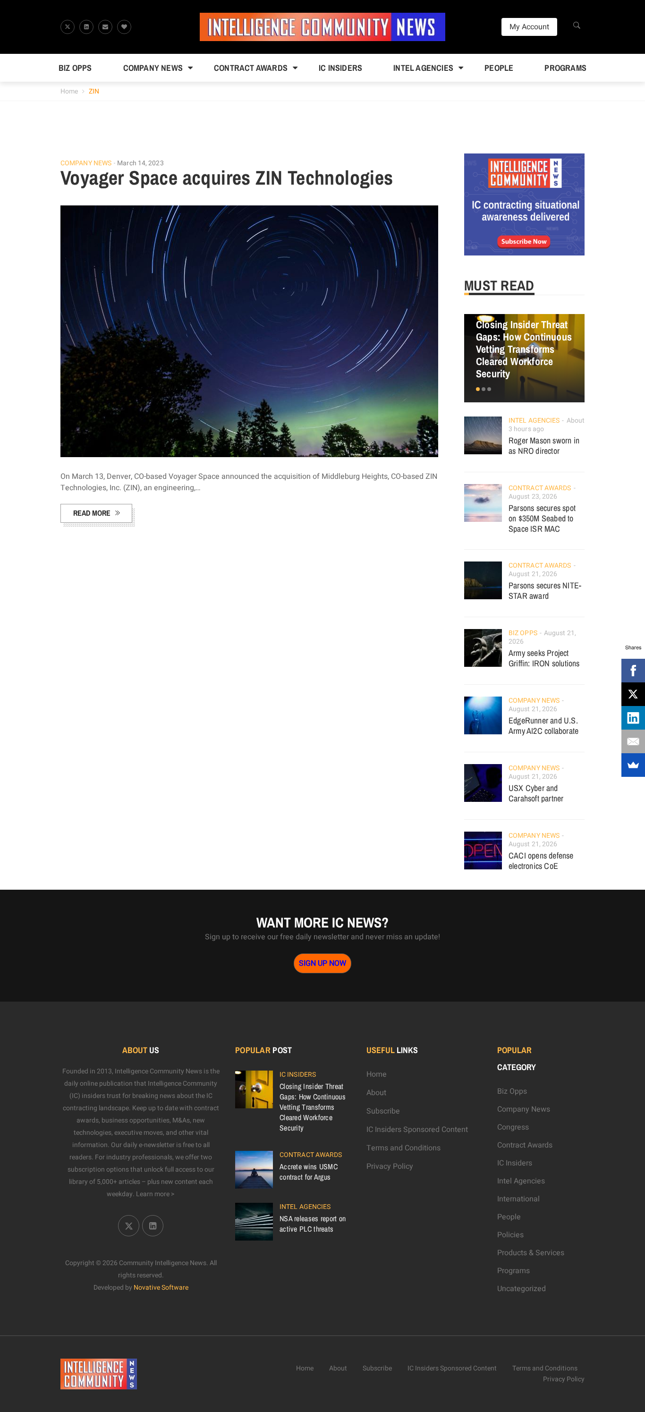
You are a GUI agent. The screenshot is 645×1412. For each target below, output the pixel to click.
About (376, 1092)
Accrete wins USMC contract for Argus (309, 1171)
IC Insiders (340, 68)
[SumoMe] (633, 765)
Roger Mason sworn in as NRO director (544, 445)
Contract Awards (251, 68)
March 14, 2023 (140, 163)
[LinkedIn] (633, 718)
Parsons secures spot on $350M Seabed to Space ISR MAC (542, 518)
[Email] (633, 741)
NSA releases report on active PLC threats (313, 1223)
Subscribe (383, 1111)
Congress (513, 1127)
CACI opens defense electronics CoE (541, 861)
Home (69, 91)
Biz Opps (75, 68)
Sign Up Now (322, 963)
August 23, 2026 (533, 497)
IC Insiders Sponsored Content (417, 1129)
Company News (153, 68)
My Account (529, 27)
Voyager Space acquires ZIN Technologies (226, 177)
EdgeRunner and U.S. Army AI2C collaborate (543, 726)
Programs (565, 68)
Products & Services (530, 1253)
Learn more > (155, 1194)
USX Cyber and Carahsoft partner (536, 793)
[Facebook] (633, 670)
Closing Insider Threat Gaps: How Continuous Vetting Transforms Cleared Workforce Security (524, 349)
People (498, 68)
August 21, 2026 (533, 574)
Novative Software (161, 1288)
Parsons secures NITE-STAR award (545, 590)
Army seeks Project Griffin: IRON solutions (544, 658)
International (518, 1199)
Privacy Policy (389, 1166)
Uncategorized (521, 1288)
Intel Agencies (423, 68)
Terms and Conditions (403, 1148)
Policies (510, 1235)
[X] (633, 694)
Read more (91, 513)
